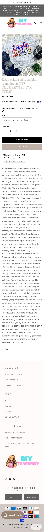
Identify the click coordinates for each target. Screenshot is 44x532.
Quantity (5, 126)
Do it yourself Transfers (19, 525)
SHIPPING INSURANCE (13, 385)
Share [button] (7, 350)
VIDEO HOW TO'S (12, 417)
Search (8, 411)
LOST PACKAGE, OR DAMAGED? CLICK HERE (20, 445)
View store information (14, 161)
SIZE (3, 115)
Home (7, 400)
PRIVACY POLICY (11, 380)
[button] (3, 23)
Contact (8, 406)
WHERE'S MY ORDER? (13, 438)
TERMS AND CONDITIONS (15, 374)
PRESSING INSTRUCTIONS (15, 432)
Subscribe (32, 497)
